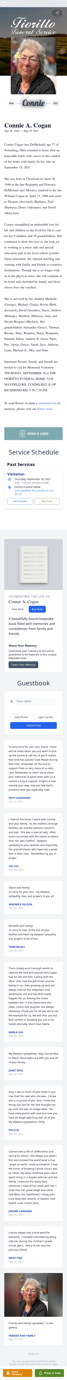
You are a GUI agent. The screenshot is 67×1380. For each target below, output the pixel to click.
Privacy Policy (23, 1364)
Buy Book (37, 609)
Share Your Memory (23, 664)
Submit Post (33, 725)
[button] (33, 1295)
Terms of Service (43, 1364)
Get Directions (20, 501)
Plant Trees (47, 501)
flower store (44, 408)
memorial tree (47, 403)
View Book (18, 609)
